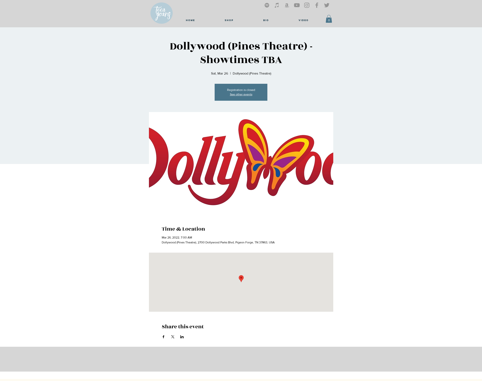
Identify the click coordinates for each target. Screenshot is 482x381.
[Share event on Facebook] (163, 336)
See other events (241, 94)
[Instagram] (306, 5)
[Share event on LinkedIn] (182, 336)
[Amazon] (286, 5)
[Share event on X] (173, 336)
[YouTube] (296, 5)
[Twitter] (326, 5)
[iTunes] (276, 5)
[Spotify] (266, 5)
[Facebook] (316, 5)
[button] (329, 19)
